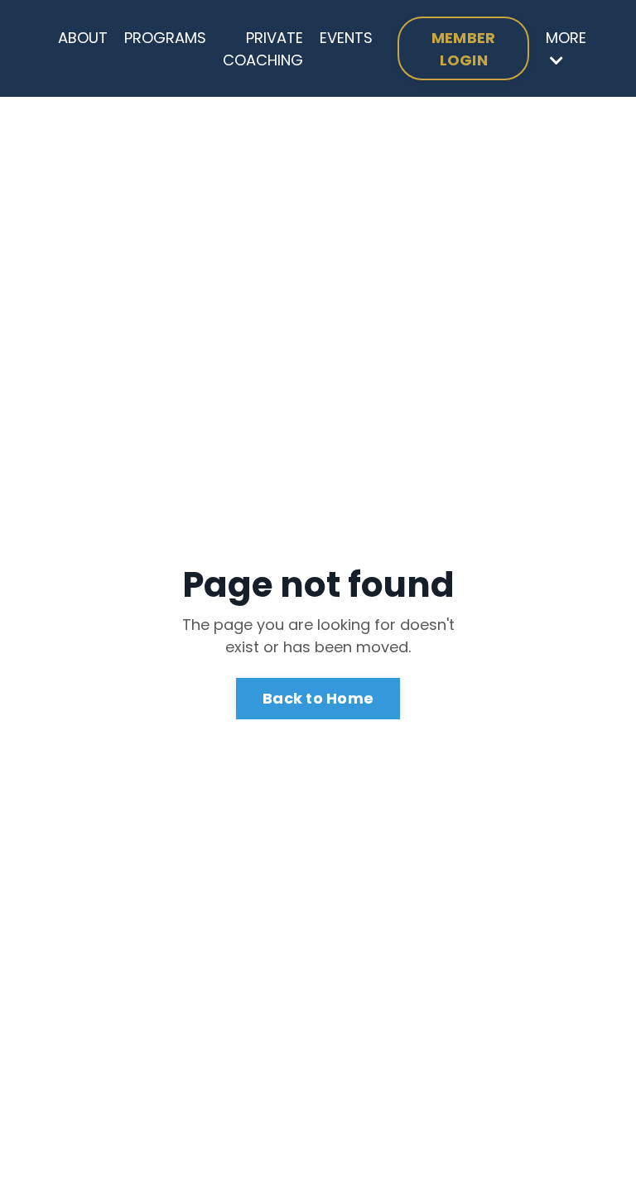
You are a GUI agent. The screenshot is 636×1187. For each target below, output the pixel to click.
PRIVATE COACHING (263, 48)
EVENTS (346, 37)
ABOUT (83, 37)
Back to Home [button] (318, 698)
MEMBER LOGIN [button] (463, 48)
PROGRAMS (165, 37)
